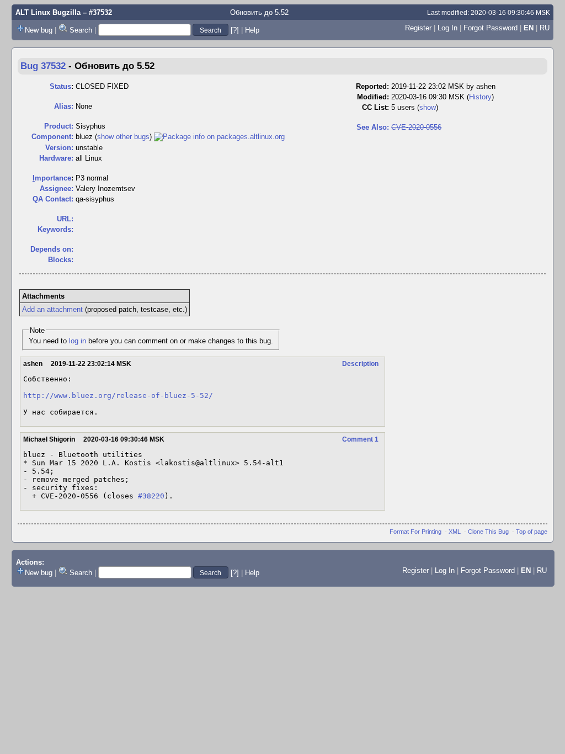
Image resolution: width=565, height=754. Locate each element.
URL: (65, 219)
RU (545, 28)
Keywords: (55, 229)
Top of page (531, 531)
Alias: (63, 106)
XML (455, 531)
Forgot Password (490, 28)
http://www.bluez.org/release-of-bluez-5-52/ (118, 395)
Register (418, 28)
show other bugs (123, 136)
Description (360, 364)
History (480, 97)
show (427, 107)
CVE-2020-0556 (416, 127)
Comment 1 (360, 439)
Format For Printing (415, 531)
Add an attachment (52, 309)
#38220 (151, 496)
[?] (235, 30)
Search (81, 30)
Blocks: (60, 260)
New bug (38, 30)
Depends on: (51, 249)
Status (60, 86)
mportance (52, 178)
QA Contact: (53, 199)
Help (252, 30)
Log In (447, 28)
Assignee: (56, 188)
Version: (59, 148)
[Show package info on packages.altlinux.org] (219, 136)
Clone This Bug (488, 531)
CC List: (375, 107)
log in (77, 341)
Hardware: (56, 158)
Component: (52, 136)
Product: (58, 126)
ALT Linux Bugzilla (48, 12)
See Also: (372, 127)
